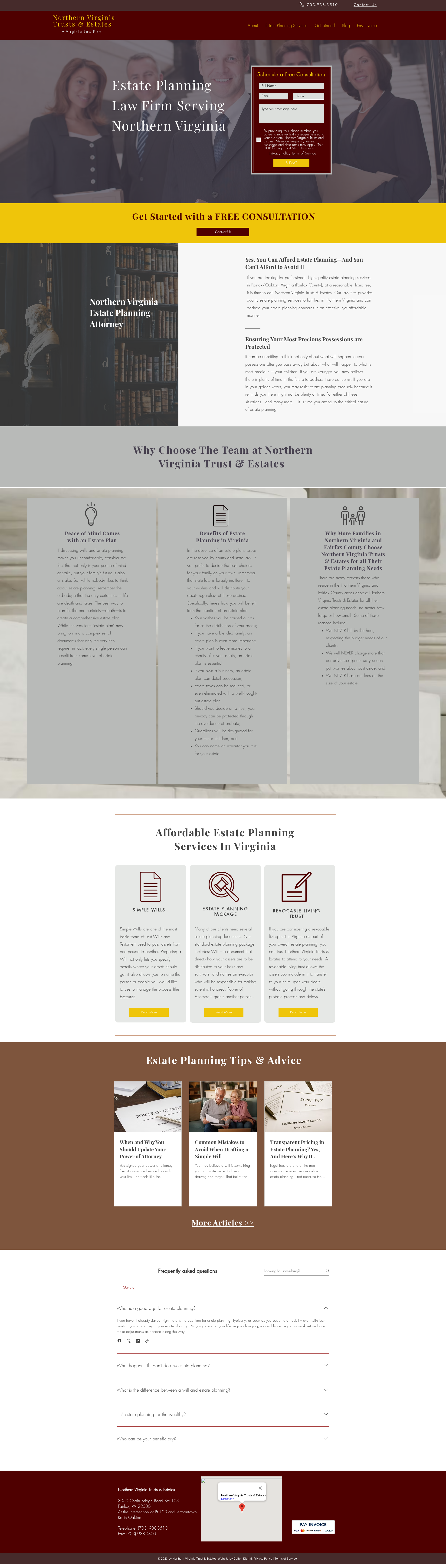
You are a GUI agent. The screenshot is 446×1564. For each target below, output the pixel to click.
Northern (69, 17)
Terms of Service (304, 153)
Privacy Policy (279, 153)
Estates (99, 24)
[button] (119, 1341)
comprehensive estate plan (96, 618)
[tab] (129, 1287)
